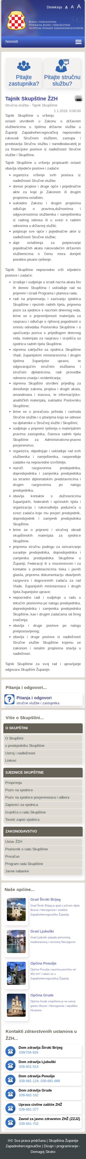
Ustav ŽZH (13, 842)
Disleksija (54, 7)
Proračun (12, 857)
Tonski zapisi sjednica (22, 820)
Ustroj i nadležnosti (20, 753)
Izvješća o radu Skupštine (25, 812)
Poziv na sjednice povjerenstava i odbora (37, 797)
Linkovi (10, 761)
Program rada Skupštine (24, 864)
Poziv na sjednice (19, 790)
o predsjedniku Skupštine (24, 746)
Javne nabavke (17, 871)
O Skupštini (14, 738)
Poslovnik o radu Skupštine (26, 849)
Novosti (11, 41)
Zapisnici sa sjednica (21, 805)
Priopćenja (13, 783)
